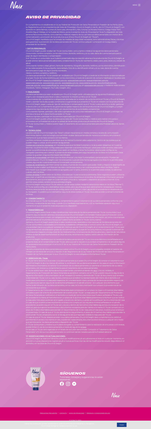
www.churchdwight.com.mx (55, 80)
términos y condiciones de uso (98, 413)
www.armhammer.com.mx (97, 80)
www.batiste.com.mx (70, 83)
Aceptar (121, 425)
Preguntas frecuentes (48, 413)
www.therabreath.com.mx (70, 85)
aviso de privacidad (76, 413)
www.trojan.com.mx (34, 83)
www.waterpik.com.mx (93, 85)
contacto (63, 413)
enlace (83, 327)
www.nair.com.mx (33, 85)
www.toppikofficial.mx (50, 85)
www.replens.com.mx (88, 83)
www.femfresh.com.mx (106, 83)
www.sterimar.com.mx (52, 83)
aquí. (31, 126)
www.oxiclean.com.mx (77, 80)
